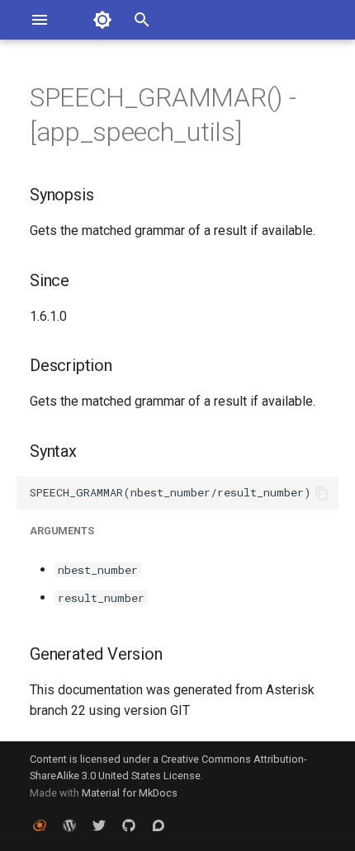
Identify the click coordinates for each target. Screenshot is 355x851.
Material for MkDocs (130, 793)
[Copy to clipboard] (322, 493)
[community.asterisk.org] (158, 824)
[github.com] (129, 824)
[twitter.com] (99, 824)
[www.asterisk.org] (39, 824)
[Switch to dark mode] (102, 19)
